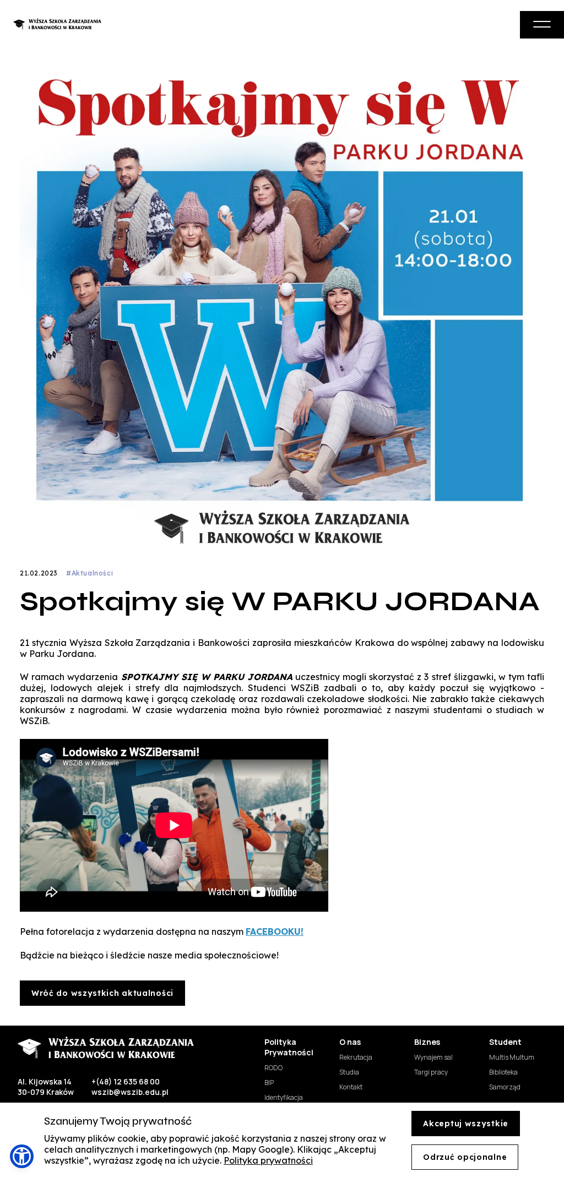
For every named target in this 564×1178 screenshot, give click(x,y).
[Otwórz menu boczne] (542, 25)
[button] (22, 1156)
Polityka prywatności (268, 1160)
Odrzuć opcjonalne (465, 1157)
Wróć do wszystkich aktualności (102, 993)
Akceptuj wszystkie (465, 1123)
